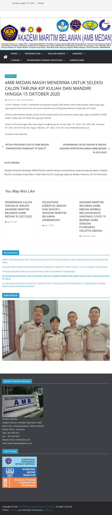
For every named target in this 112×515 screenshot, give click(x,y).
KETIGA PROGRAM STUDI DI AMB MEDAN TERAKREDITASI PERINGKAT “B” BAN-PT (27, 146)
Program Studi (32, 53)
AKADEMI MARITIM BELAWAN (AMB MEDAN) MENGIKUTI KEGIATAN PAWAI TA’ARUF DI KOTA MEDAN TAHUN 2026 (54, 267)
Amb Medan (28, 100)
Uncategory (10, 76)
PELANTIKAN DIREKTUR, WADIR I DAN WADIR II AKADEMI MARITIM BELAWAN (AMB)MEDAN (54, 211)
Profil (14, 53)
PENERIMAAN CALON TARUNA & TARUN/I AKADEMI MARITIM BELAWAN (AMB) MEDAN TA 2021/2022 (83, 148)
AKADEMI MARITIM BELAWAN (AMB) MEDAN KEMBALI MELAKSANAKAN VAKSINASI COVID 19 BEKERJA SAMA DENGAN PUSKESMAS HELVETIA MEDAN (92, 216)
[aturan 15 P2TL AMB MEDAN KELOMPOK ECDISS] (56, 330)
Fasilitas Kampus (56, 53)
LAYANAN (15, 60)
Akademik (77, 53)
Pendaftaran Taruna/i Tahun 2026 (44, 60)
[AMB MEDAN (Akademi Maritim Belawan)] (56, 19)
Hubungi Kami (77, 60)
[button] (18, 54)
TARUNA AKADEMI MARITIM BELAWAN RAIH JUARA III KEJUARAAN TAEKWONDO (38, 271)
